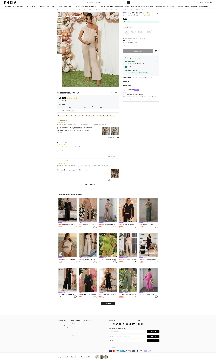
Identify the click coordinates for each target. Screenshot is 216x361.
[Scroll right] (211, 6)
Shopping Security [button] (132, 70)
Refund (72, 327)
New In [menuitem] (22, 6)
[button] (208, 2)
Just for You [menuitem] (16, 6)
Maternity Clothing (74, 9)
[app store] (139, 324)
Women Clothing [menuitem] (33, 6)
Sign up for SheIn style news (117, 328)
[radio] (126, 31)
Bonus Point (86, 327)
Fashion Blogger (62, 325)
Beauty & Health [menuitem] (119, 6)
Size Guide (73, 333)
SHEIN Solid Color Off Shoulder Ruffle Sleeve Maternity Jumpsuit (88, 224)
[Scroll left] (209, 6)
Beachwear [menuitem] (42, 6)
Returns (73, 325)
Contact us (86, 323)
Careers (60, 329)
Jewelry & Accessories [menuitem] (74, 6)
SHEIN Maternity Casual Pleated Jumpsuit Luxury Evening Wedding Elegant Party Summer (67, 259)
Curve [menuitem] (52, 6)
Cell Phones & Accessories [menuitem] (161, 6)
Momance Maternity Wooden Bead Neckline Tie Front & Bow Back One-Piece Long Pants (108, 224)
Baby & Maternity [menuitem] (108, 6)
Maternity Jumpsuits (100, 9)
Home (58, 9)
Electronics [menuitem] (172, 6)
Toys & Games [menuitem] (193, 6)
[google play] (142, 324)
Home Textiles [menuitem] (149, 6)
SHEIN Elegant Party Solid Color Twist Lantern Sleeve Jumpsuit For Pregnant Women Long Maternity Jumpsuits (68, 224)
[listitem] (67, 214)
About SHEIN (61, 323)
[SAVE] (156, 51)
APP (139, 320)
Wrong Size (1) (110, 115)
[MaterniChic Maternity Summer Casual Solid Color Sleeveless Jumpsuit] (148, 210)
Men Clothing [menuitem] (59, 6)
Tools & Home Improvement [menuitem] (206, 6)
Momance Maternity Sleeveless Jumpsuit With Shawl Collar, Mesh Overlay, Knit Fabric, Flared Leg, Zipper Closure (148, 294)
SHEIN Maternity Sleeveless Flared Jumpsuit (128, 259)
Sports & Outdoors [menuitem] (140, 6)
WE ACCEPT (112, 348)
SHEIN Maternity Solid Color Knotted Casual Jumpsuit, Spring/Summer (128, 294)
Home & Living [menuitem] (99, 6)
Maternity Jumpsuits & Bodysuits (87, 9)
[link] (201, 2)
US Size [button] (129, 27)
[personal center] (198, 2)
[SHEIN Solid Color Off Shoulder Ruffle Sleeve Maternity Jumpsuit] (88, 210)
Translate (59, 132)
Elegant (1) (60, 115)
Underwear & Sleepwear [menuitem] (87, 6)
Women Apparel (65, 9)
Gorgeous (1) (69, 115)
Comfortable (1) (100, 115)
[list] (122, 324)
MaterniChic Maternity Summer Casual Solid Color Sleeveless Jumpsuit (149, 224)
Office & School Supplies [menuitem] (183, 6)
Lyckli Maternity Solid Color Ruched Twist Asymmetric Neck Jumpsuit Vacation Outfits (108, 259)
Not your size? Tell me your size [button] (130, 42)
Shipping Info (74, 323)
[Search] (128, 2)
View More (108, 303)
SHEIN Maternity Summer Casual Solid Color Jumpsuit (67, 294)
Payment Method (87, 325)
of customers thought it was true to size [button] (135, 38)
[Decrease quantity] (128, 46)
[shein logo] (10, 2)
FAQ (84, 329)
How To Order (74, 329)
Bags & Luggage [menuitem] (129, 6)
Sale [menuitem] (27, 6)
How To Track (74, 331)
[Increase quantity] (134, 46)
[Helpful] (109, 138)
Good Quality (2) (90, 115)
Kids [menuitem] (48, 6)
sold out (138, 51)
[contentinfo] (134, 351)
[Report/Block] (118, 138)
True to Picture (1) (79, 115)
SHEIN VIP (73, 335)
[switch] (72, 111)
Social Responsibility (63, 327)
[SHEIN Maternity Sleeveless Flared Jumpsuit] (128, 245)
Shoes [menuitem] (65, 6)
